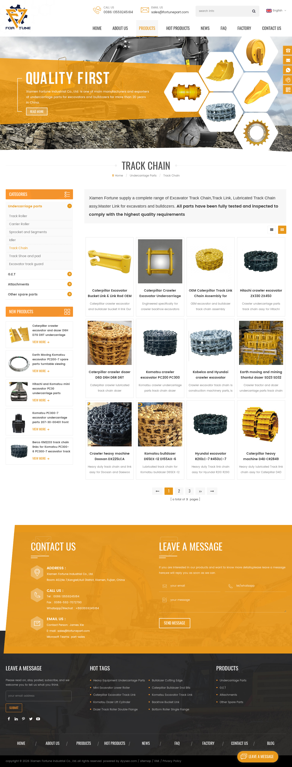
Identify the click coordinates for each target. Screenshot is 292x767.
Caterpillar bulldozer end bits (171, 688)
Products (83, 743)
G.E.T (12, 274)
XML (156, 761)
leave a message (261, 756)
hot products (178, 28)
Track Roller (18, 216)
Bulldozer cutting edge (167, 680)
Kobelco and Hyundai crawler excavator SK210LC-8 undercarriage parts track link (211, 374)
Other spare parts (23, 294)
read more (110, 482)
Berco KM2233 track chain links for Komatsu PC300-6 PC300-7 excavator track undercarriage (51, 447)
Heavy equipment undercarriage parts (119, 680)
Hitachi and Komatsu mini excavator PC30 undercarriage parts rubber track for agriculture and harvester (51, 389)
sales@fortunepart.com (170, 12)
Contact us (271, 28)
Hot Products (114, 743)
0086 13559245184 (118, 12)
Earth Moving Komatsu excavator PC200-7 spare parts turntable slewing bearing (50, 359)
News (205, 28)
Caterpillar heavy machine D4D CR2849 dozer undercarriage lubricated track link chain (261, 456)
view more (39, 342)
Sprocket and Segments (28, 232)
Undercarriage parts (25, 206)
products (147, 28)
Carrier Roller (19, 224)
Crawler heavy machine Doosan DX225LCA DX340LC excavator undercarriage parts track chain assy (109, 456)
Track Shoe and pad (25, 256)
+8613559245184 (87, 608)
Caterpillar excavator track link (114, 695)
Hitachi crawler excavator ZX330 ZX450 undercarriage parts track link (261, 293)
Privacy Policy (172, 761)
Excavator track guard (26, 264)
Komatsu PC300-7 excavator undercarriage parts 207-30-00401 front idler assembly (50, 418)
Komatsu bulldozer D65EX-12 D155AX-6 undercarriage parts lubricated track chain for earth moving (160, 456)
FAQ (224, 28)
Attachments (18, 284)
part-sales (78, 637)
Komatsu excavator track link (172, 695)
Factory (244, 28)
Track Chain (18, 248)
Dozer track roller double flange (115, 709)
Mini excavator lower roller (111, 688)
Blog (270, 743)
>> (200, 491)
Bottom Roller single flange (170, 709)
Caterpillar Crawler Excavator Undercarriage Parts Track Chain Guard (160, 293)
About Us (53, 743)
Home (21, 743)
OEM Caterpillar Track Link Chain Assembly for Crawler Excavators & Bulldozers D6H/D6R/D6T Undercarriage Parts (210, 293)
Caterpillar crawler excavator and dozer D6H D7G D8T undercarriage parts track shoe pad (50, 330)
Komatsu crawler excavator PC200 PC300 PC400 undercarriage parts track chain (160, 374)
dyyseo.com (128, 761)
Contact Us (239, 743)
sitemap (145, 761)
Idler (12, 240)
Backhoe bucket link (165, 702)
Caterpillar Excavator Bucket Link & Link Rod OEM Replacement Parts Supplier (110, 293)
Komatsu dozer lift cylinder (111, 702)
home (97, 28)
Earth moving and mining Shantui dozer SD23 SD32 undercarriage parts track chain (261, 374)
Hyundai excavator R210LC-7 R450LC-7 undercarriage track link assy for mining (210, 456)
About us (120, 28)
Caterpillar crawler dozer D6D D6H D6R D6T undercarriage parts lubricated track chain (109, 374)
